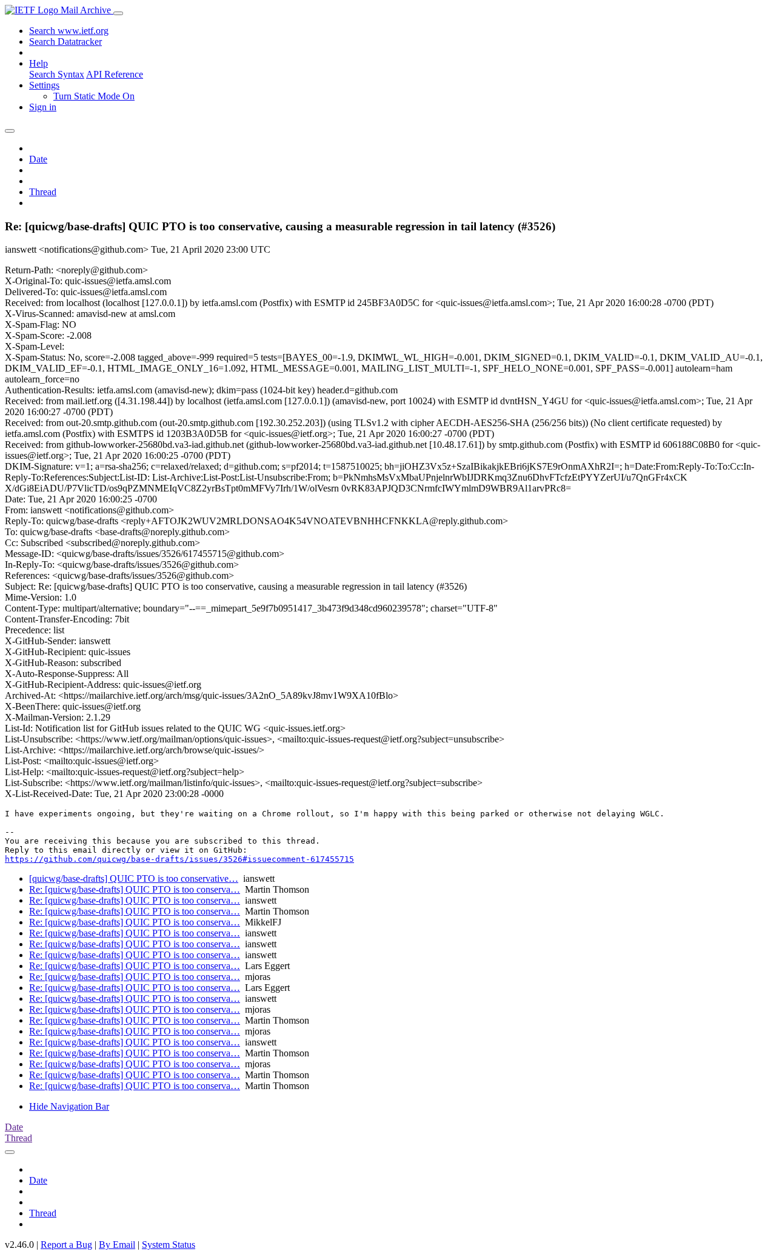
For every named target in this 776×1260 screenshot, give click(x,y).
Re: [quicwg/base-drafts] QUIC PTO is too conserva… (134, 889)
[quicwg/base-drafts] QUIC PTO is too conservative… (133, 878)
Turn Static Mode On (94, 96)
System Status (168, 1244)
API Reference (114, 74)
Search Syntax (56, 74)
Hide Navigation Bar (69, 1106)
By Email (117, 1244)
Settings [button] (44, 85)
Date (38, 159)
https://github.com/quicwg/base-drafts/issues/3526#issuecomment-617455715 (179, 859)
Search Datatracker (65, 41)
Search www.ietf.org (69, 30)
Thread (42, 192)
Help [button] (38, 63)
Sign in (42, 107)
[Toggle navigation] (118, 13)
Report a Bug (66, 1244)
